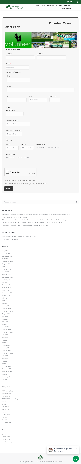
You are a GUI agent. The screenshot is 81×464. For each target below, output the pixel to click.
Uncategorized (6, 422)
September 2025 (7, 256)
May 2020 (5, 322)
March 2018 (5, 364)
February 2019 (6, 345)
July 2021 (5, 298)
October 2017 (6, 369)
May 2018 (5, 358)
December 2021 (7, 285)
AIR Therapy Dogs (7, 391)
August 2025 (6, 259)
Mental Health (6, 409)
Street (9, 86)
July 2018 (5, 356)
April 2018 (5, 361)
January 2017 (6, 379)
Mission (16, 239)
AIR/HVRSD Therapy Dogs (10, 399)
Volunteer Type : (11, 120)
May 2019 (5, 337)
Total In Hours (10, 154)
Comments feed (7, 439)
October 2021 (6, 290)
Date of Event (10, 110)
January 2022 (6, 282)
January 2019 (6, 348)
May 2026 (5, 251)
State (30, 96)
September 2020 (7, 311)
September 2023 (7, 269)
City (8, 96)
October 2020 (6, 308)
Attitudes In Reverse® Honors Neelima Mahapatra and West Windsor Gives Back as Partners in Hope (34, 220)
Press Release (6, 415)
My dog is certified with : (14, 130)
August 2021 (6, 295)
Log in (4, 434)
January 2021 (6, 306)
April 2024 (5, 266)
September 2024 (7, 261)
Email (8, 76)
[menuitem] (37, 5)
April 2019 (5, 340)
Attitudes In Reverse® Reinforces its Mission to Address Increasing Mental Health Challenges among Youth (36, 215)
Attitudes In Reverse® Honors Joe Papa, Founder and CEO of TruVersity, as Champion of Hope (32, 222)
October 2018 (6, 350)
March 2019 (5, 343)
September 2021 (7, 293)
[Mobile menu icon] (74, 6)
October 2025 (6, 253)
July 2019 (5, 335)
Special (4, 417)
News (4, 412)
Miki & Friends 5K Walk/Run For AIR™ (25, 237)
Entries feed (6, 437)
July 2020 (5, 316)
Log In (8, 144)
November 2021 (7, 287)
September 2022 (7, 277)
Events (4, 404)
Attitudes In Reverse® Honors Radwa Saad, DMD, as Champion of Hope (25, 225)
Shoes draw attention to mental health (14, 217)
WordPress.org (7, 442)
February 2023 (6, 274)
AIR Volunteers (6, 394)
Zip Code (52, 96)
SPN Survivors (6, 237)
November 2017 (7, 366)
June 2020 (5, 319)
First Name (9, 54)
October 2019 (6, 329)
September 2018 (7, 353)
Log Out (23, 144)
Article (4, 401)
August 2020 (6, 314)
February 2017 (6, 377)
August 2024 (6, 264)
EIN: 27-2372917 (50, 462)
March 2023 (5, 272)
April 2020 (5, 324)
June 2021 (5, 301)
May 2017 (5, 374)
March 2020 (5, 327)
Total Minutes (40, 144)
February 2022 (6, 280)
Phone (8, 64)
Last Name (40, 54)
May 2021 (5, 303)
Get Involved (6, 407)
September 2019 (7, 332)
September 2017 (7, 371)
